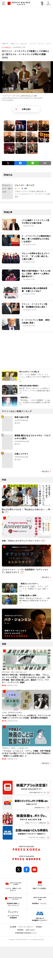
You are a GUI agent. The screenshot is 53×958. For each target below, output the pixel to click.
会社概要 (13, 927)
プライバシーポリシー (26, 927)
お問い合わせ (30, 930)
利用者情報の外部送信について (26, 933)
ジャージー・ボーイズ (24, 185)
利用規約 (39, 927)
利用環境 (20, 930)
